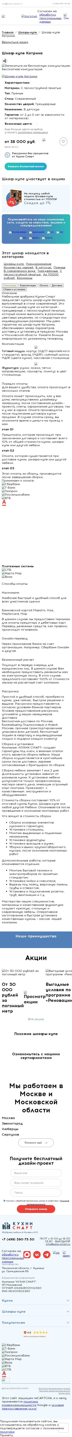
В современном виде (20, 271)
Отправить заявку (36, 1209)
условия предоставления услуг (33, 1406)
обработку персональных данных (50, 18)
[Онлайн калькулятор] (66, 16)
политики (7, 1431)
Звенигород (12, 1123)
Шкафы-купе (14, 264)
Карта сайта (64, 1393)
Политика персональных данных (54, 1388)
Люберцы (10, 1129)
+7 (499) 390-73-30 (61, 3)
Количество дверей (19, 267)
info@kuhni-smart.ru (12, 4)
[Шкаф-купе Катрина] (19, 76)
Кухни (7, 1300)
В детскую (43, 267)
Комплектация (28, 285)
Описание (9, 285)
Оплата (44, 285)
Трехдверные (48, 271)
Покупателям (13, 1323)
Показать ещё (33, 1142)
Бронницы (24, 278)
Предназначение (38, 264)
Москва (8, 1118)
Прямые (59, 267)
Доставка (57, 285)
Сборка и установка (14, 289)
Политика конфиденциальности (54, 1391)
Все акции (36, 1019)
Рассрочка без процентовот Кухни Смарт (30, 155)
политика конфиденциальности (20, 1403)
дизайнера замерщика (33, 132)
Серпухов (10, 1134)
